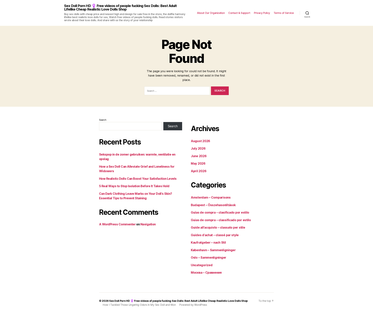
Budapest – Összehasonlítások (213, 205)
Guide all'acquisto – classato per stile (218, 227)
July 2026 (198, 148)
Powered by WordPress (193, 304)
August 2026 (200, 141)
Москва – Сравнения (206, 272)
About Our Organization (211, 12)
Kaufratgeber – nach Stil (208, 242)
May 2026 (198, 163)
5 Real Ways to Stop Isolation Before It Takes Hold (134, 186)
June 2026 (199, 156)
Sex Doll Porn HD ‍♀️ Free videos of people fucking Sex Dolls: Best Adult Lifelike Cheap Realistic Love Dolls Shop (120, 7)
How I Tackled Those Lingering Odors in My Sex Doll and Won (139, 304)
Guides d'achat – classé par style (215, 235)
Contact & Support (239, 12)
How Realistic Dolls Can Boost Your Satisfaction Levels (138, 178)
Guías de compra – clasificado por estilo (220, 212)
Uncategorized (202, 265)
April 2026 (198, 171)
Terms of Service (284, 12)
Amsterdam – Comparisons (211, 197)
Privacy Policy (262, 12)
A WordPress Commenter (117, 224)
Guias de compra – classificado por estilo (221, 220)
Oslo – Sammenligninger (208, 257)
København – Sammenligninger (213, 250)
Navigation (148, 224)
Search (102, 119)
